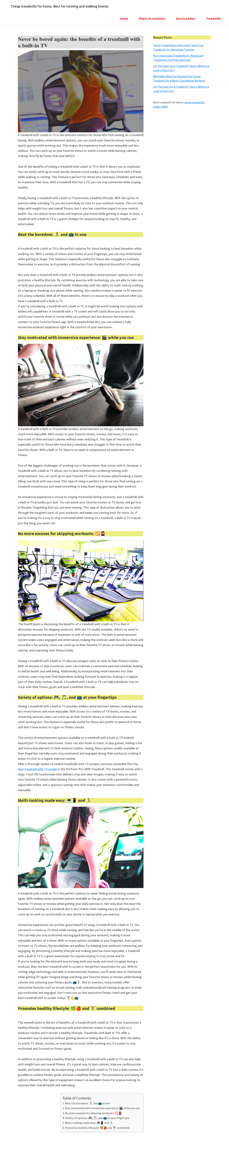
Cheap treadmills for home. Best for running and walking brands (59, 6)
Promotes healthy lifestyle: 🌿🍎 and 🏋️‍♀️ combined (97, 1127)
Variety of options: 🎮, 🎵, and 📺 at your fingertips (97, 1118)
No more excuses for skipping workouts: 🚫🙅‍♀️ (93, 1113)
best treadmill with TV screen (37, 769)
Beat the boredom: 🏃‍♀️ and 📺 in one (87, 1103)
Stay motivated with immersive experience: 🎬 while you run (102, 1108)
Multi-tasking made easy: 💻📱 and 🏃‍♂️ (89, 1122)
